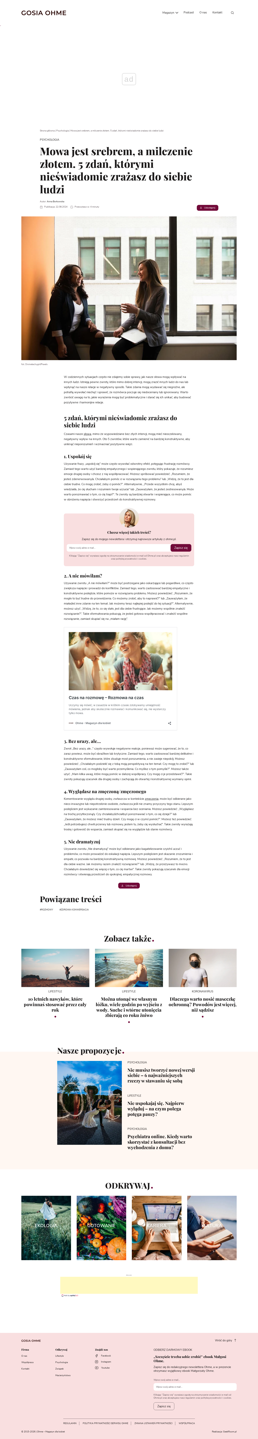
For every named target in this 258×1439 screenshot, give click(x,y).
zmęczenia (151, 798)
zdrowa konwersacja (75, 910)
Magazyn (168, 12)
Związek (59, 1369)
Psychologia (62, 131)
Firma (25, 1349)
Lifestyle (59, 1356)
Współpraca (27, 1362)
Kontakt (217, 12)
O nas (203, 12)
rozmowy (47, 910)
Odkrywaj (61, 1349)
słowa (87, 434)
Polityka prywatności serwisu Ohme (105, 1423)
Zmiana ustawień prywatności (153, 1423)
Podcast (189, 12)
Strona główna (47, 131)
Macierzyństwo (63, 1375)
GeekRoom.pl (230, 1432)
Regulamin (69, 1423)
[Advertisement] (129, 1285)
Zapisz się (181, 547)
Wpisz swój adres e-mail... (167, 1380)
